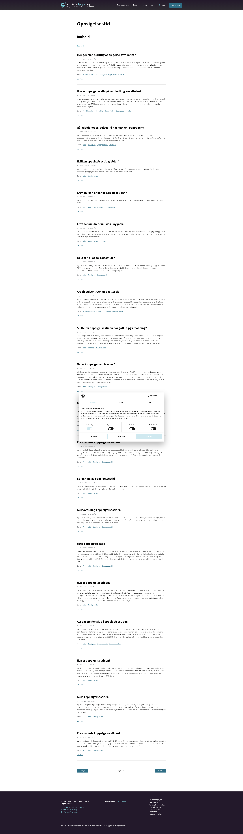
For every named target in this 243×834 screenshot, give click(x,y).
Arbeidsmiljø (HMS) (90, 311)
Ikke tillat (94, 436)
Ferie (84, 462)
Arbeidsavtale (88, 75)
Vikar (122, 75)
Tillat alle (149, 436)
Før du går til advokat (156, 805)
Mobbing (91, 348)
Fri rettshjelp (153, 812)
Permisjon (112, 145)
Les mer (80, 79)
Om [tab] (150, 402)
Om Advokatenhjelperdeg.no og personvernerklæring (72, 808)
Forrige (82, 771)
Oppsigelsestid (113, 75)
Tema (135, 5)
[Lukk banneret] (161, 396)
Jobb (95, 75)
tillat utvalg (121, 436)
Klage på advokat (155, 814)
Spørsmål (80, 46)
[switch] (111, 428)
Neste (160, 771)
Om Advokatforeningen (69, 812)
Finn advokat (175, 5)
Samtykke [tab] (93, 402)
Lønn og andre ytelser (95, 207)
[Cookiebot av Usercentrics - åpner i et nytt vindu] (149, 396)
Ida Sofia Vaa (121, 801)
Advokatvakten (154, 809)
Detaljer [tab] (121, 402)
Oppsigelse (103, 75)
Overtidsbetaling (115, 644)
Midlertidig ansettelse (106, 111)
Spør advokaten (123, 5)
